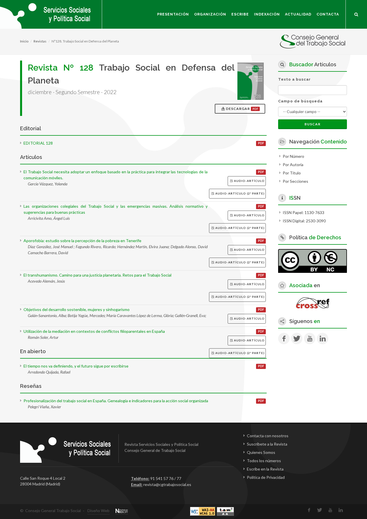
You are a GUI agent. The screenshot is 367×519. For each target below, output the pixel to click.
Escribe (240, 14)
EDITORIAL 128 (38, 143)
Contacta (328, 14)
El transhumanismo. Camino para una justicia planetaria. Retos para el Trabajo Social (97, 275)
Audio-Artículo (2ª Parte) (239, 193)
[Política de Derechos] (312, 260)
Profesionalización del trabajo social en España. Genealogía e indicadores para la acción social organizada (116, 400)
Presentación (173, 14)
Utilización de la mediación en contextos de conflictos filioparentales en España (94, 331)
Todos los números (264, 460)
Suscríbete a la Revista (267, 444)
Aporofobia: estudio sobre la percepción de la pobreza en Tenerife (82, 240)
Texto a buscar (294, 79)
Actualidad (298, 14)
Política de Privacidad (266, 477)
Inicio (24, 41)
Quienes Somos (261, 452)
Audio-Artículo (249, 180)
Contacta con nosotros (267, 435)
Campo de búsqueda (300, 101)
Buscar (312, 124)
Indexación (267, 14)
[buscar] (356, 13)
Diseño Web (98, 510)
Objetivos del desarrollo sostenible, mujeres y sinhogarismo (77, 309)
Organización (210, 14)
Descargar (241, 108)
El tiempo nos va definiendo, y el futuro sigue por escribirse (76, 366)
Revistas (40, 41)
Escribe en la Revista (265, 468)
